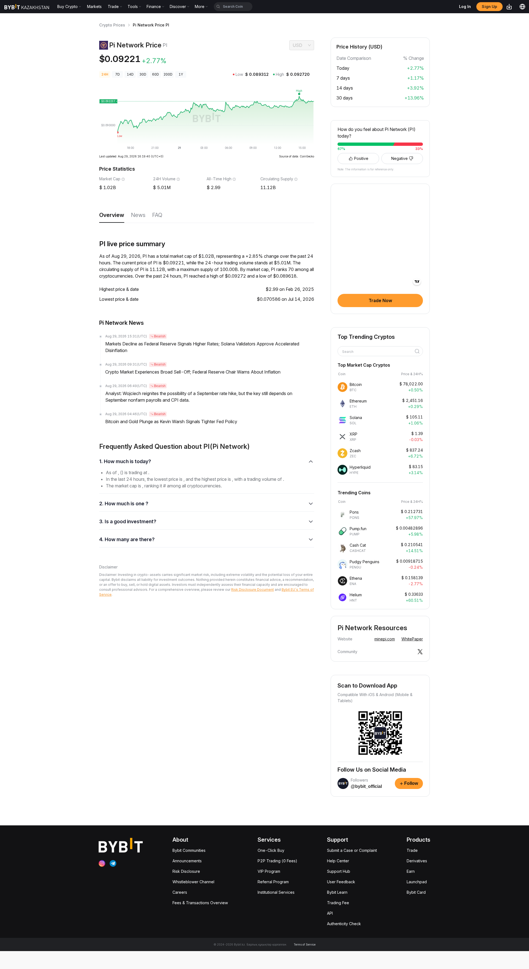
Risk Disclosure (186, 871)
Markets (94, 6)
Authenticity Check (344, 923)
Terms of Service (304, 944)
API (330, 913)
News (138, 215)
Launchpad (417, 881)
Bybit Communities (189, 850)
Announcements (187, 860)
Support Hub (338, 871)
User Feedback (341, 881)
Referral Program (273, 881)
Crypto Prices (112, 25)
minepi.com (384, 639)
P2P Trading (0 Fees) (277, 860)
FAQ (157, 215)
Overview (111, 215)
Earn (411, 871)
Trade (412, 850)
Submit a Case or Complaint (352, 850)
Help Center (338, 860)
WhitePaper (412, 639)
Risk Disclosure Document (252, 589)
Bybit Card (416, 892)
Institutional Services (276, 892)
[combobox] (378, 352)
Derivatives (417, 860)
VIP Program (269, 871)
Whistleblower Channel (193, 881)
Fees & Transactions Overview (200, 902)
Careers (179, 892)
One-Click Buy (271, 850)
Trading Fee (338, 902)
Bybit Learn (337, 892)
